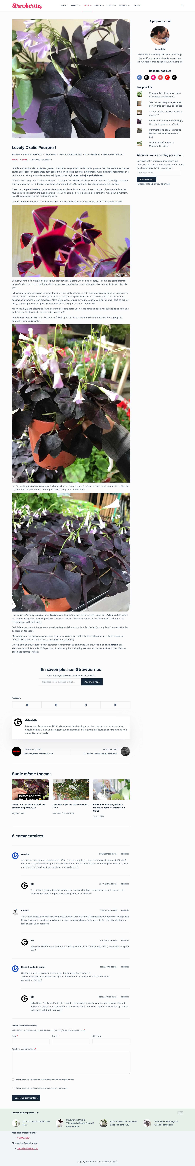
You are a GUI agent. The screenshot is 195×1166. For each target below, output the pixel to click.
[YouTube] (167, 77)
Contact (137, 6)
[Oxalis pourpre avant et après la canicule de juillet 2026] (30, 789)
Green (86, 6)
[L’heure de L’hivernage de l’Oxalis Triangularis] (147, 1123)
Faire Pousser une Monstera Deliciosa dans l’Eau (123, 1123)
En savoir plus (175, 61)
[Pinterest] (86, 705)
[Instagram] (153, 77)
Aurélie (25, 854)
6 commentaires (92, 154)
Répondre (125, 854)
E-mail (56, 1036)
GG (32, 884)
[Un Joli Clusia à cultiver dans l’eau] (16, 1123)
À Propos (123, 6)
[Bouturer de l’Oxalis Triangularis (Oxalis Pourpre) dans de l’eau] (60, 1123)
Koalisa (25, 910)
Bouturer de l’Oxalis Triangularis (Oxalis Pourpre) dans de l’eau (80, 1123)
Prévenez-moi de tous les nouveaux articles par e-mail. (42, 1088)
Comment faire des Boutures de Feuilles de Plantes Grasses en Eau (165, 133)
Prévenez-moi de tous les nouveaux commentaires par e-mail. (45, 1079)
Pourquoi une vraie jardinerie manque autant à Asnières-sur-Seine (109, 807)
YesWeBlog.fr (23, 1138)
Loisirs (110, 6)
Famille (74, 6)
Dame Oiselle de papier (33, 967)
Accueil (64, 6)
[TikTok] (174, 77)
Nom (15, 1036)
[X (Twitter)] (56, 705)
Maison (98, 6)
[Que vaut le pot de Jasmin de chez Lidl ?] (71, 789)
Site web (96, 1036)
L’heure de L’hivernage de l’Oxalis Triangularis (166, 1123)
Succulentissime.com (27, 1148)
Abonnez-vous (92, 682)
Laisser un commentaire (26, 1098)
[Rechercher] (182, 6)
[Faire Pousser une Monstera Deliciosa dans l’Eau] (103, 1123)
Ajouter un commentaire (24, 1049)
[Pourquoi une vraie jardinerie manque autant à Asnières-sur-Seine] (111, 789)
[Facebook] (27, 705)
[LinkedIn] (115, 705)
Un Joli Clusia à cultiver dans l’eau (36, 1123)
